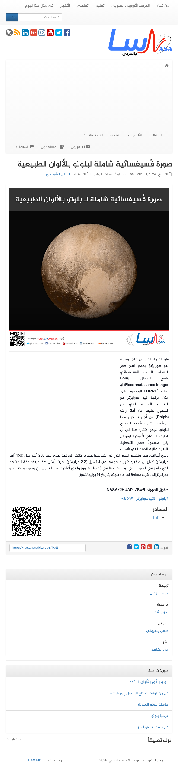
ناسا (156, 518)
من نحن (163, 6)
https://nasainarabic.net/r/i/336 (35, 547)
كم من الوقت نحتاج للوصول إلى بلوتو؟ (139, 693)
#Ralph (127, 498)
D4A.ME (34, 760)
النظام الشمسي (58, 174)
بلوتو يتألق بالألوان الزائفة (149, 682)
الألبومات (135, 135)
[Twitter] (58, 34)
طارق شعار (160, 612)
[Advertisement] (89, 104)
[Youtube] (50, 34)
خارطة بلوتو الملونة (153, 704)
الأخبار (65, 6)
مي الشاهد (160, 650)
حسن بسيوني (157, 631)
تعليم (100, 6)
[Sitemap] (9, 34)
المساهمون (50, 147)
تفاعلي (83, 6)
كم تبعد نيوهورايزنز (153, 727)
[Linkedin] (25, 34)
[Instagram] (41, 34)
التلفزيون (78, 147)
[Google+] (33, 34)
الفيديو (115, 135)
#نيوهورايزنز (146, 498)
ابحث (12, 17)
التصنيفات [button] (94, 135)
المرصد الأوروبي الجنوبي (130, 6)
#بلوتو (164, 498)
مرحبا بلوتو (160, 716)
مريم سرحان (159, 593)
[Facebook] (67, 34)
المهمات (22, 147)
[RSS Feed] (17, 34)
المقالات (155, 135)
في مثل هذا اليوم (39, 6)
